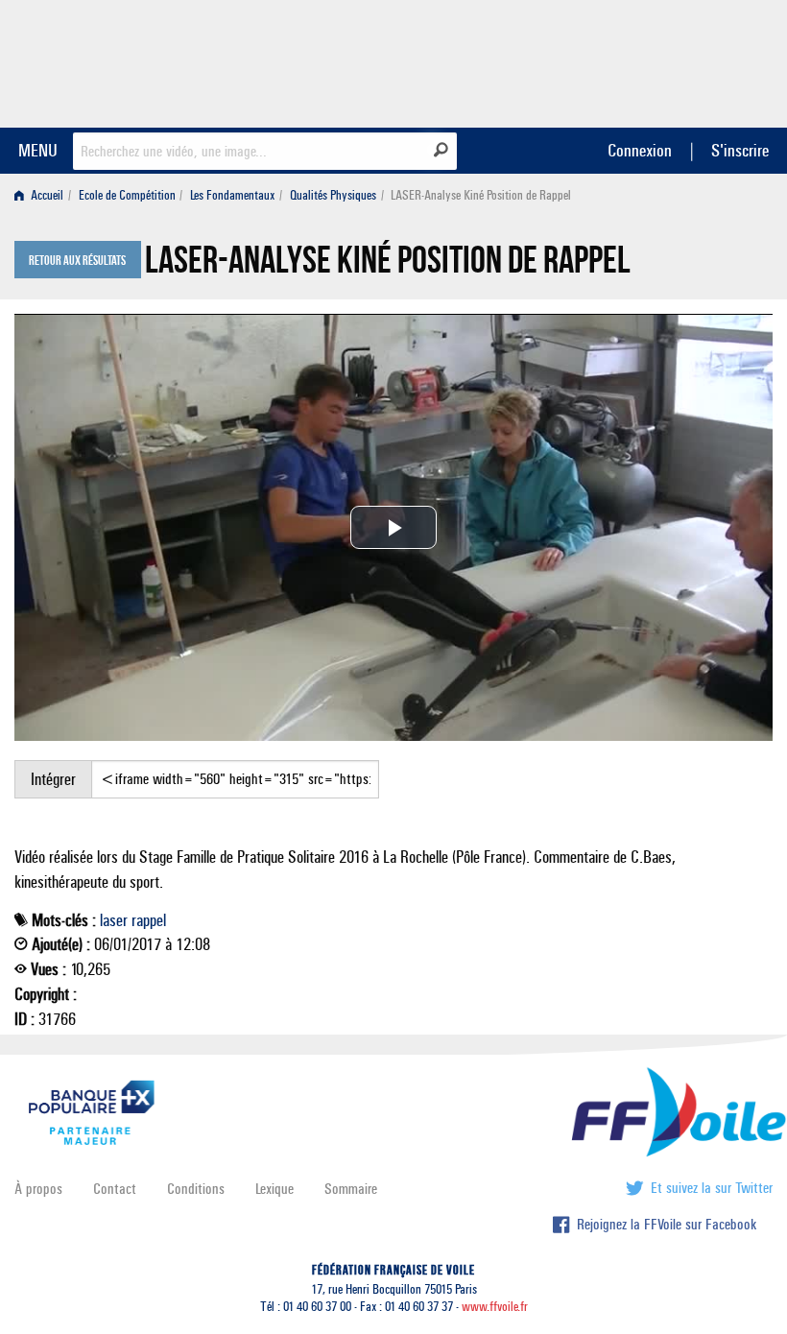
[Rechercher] (441, 149)
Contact (114, 1188)
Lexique (274, 1188)
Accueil (45, 195)
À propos (38, 1188)
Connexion (640, 150)
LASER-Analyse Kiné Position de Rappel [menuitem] (481, 195)
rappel (148, 920)
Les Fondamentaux (232, 195)
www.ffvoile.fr (495, 1306)
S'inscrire (740, 150)
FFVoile (652, 60)
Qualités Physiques (333, 195)
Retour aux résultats (77, 261)
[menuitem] (42, 195)
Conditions (196, 1188)
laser (114, 920)
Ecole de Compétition (127, 195)
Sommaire (350, 1188)
